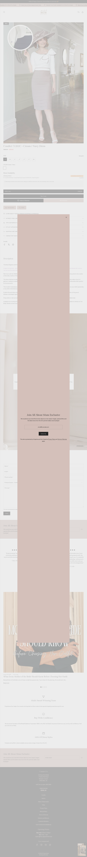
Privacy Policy (51, 439)
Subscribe (43, 433)
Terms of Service (62, 439)
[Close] (66, 217)
